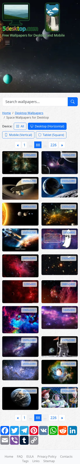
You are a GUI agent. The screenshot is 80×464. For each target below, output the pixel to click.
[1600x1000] (20, 265)
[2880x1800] (59, 291)
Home (6, 113)
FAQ (20, 456)
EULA (30, 456)
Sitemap (49, 461)
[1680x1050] (20, 214)
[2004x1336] (59, 372)
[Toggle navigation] (7, 42)
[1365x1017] (20, 319)
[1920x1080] (59, 187)
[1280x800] (20, 162)
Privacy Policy (46, 456)
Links (36, 461)
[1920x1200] (59, 162)
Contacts (66, 456)
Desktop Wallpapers (29, 113)
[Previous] (18, 144)
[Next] (62, 144)
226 (53, 144)
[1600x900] (59, 238)
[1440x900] (59, 317)
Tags (25, 461)
